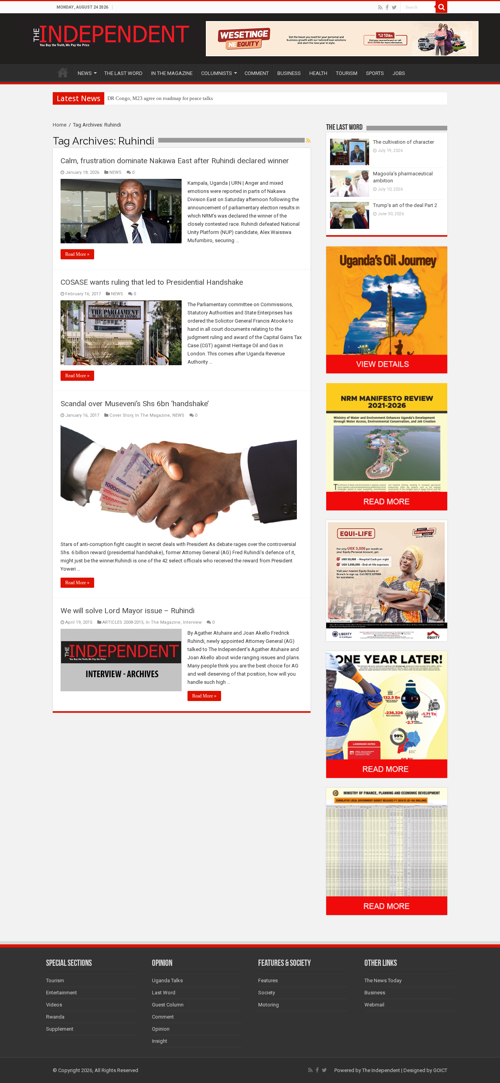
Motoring (268, 1005)
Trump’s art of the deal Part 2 (405, 205)
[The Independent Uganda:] (110, 34)
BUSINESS (289, 73)
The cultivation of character (403, 142)
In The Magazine (152, 415)
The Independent (381, 1070)
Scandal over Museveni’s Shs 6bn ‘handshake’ (135, 403)
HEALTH (318, 73)
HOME (63, 72)
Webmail (374, 1005)
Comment (163, 1017)
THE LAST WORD (123, 73)
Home (59, 125)
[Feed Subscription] (308, 140)
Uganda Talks (167, 980)
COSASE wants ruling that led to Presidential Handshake (152, 282)
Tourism (55, 980)
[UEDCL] (386, 714)
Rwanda (55, 1017)
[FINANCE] (386, 851)
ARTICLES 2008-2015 (122, 622)
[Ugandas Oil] (386, 309)
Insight (159, 1041)
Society (266, 993)
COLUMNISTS (216, 73)
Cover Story (121, 415)
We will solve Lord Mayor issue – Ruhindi (128, 610)
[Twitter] (394, 7)
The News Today (383, 980)
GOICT (440, 1070)
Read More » (77, 254)
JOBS (399, 73)
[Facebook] (387, 7)
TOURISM (346, 73)
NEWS (85, 73)
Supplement (59, 1029)
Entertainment (61, 993)
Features (268, 980)
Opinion (161, 1029)
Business (374, 993)
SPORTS (375, 73)
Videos (54, 1005)
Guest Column (168, 1005)
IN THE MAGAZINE (172, 73)
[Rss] (380, 7)
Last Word (163, 993)
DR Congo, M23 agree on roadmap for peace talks (160, 98)
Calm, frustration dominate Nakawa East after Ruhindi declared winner (175, 160)
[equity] (386, 580)
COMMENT (257, 73)
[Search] (441, 7)
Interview (192, 622)
